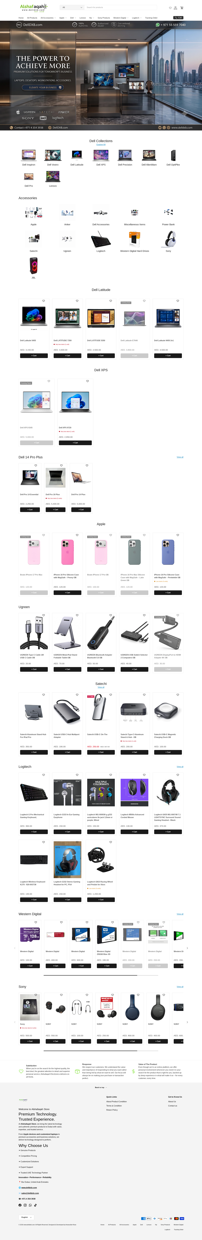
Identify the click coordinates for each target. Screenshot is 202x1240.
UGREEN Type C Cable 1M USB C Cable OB (32, 656)
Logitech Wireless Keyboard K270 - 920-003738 (32, 883)
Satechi (33, 251)
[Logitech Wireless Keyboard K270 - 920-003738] (34, 859)
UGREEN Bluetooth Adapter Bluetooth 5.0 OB (99, 656)
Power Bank (168, 224)
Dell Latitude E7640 (129, 341)
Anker (67, 224)
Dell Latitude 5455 (28, 341)
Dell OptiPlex (173, 164)
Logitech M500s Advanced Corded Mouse (132, 816)
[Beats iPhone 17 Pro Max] (34, 552)
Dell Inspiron (28, 164)
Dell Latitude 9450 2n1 (164, 341)
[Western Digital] (30, 935)
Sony (168, 251)
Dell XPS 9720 (65, 428)
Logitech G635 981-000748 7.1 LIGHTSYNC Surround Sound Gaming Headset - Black (167, 817)
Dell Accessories (100, 224)
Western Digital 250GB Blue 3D (103, 952)
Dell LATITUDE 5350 (96, 341)
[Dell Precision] (125, 155)
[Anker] (67, 212)
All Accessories (47, 18)
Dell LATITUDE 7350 (63, 341)
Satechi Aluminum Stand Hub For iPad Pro (33, 735)
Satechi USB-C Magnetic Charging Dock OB (165, 735)
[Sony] (168, 239)
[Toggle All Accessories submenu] (55, 17)
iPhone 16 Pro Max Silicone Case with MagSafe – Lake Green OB (133, 577)
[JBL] (34, 265)
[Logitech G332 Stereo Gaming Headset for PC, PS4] (67, 859)
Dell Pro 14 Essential (29, 494)
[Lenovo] (53, 176)
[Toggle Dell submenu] (75, 17)
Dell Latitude (76, 164)
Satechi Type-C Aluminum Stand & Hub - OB (132, 735)
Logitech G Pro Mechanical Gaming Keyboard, (32, 816)
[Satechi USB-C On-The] (101, 712)
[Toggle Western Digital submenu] (127, 17)
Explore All (101, 145)
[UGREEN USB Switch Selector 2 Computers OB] (134, 633)
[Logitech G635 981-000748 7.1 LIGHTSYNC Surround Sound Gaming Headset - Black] (168, 792)
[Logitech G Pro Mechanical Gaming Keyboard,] (34, 792)
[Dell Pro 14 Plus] (81, 478)
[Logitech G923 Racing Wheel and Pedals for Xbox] (101, 859)
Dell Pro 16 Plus (53, 494)
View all (101, 293)
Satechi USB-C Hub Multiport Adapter (66, 735)
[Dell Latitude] (77, 155)
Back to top (100, 1087)
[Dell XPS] (101, 155)
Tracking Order (151, 18)
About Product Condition (116, 1102)
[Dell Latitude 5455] (34, 318)
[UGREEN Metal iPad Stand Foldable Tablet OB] (67, 633)
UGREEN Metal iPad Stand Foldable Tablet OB (65, 656)
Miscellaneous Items (134, 224)
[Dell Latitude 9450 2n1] (168, 318)
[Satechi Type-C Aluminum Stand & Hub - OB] (134, 712)
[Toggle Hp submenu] (93, 17)
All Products (32, 18)
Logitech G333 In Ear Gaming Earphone (66, 816)
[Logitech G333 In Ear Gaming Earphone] (67, 792)
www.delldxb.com (29, 1225)
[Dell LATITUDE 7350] (67, 318)
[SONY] (55, 1007)
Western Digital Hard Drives (134, 251)
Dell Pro (29, 186)
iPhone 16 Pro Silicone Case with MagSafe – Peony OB (66, 576)
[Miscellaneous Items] (135, 212)
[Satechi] (34, 239)
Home (21, 18)
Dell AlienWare (149, 164)
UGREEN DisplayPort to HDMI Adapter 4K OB (167, 656)
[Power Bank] (168, 212)
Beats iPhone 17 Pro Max (31, 575)
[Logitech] (101, 239)
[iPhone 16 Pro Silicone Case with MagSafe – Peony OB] (67, 552)
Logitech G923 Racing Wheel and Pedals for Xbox (100, 883)
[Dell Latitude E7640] (134, 318)
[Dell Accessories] (101, 212)
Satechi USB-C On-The (97, 734)
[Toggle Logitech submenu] (140, 17)
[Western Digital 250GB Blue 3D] (107, 935)
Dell (72, 18)
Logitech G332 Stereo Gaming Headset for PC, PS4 (67, 883)
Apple (61, 18)
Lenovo (83, 18)
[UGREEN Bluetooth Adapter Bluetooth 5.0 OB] (101, 633)
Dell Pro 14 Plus (78, 494)
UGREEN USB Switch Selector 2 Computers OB (134, 656)
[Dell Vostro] (53, 155)
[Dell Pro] (29, 176)
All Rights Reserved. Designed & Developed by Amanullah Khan (55, 1225)
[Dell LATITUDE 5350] (101, 318)
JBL (34, 277)
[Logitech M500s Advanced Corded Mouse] (134, 792)
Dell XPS (101, 164)
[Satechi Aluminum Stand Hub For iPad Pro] (34, 712)
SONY (48, 1024)
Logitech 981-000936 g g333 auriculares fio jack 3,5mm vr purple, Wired (99, 817)
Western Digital (119, 18)
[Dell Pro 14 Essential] (30, 478)
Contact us (172, 1106)
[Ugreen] (67, 239)
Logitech (135, 18)
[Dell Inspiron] (29, 155)
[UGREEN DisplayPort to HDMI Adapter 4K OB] (168, 633)
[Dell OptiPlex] (173, 155)
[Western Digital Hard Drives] (135, 239)
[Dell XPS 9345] (36, 402)
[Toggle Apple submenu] (66, 17)
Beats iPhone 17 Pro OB (98, 575)
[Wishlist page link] (170, 8)
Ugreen (67, 251)
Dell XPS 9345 (26, 428)
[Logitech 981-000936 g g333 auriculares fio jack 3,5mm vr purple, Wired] (101, 792)
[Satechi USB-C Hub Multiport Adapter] (67, 712)
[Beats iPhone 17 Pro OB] (101, 552)
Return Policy (112, 1110)
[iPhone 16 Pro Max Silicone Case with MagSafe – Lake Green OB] (134, 552)
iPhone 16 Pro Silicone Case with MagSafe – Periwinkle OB (167, 576)
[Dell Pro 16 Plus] (55, 478)
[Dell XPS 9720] (75, 402)
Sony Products (104, 18)
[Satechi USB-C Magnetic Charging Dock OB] (168, 712)
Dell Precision (125, 164)
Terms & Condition (114, 1106)
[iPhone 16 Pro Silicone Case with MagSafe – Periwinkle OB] (168, 552)
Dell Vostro (52, 164)
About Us (172, 1102)
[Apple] (34, 212)
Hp (90, 18)
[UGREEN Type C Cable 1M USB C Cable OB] (34, 633)
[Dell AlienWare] (149, 155)
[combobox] (108, 7)
